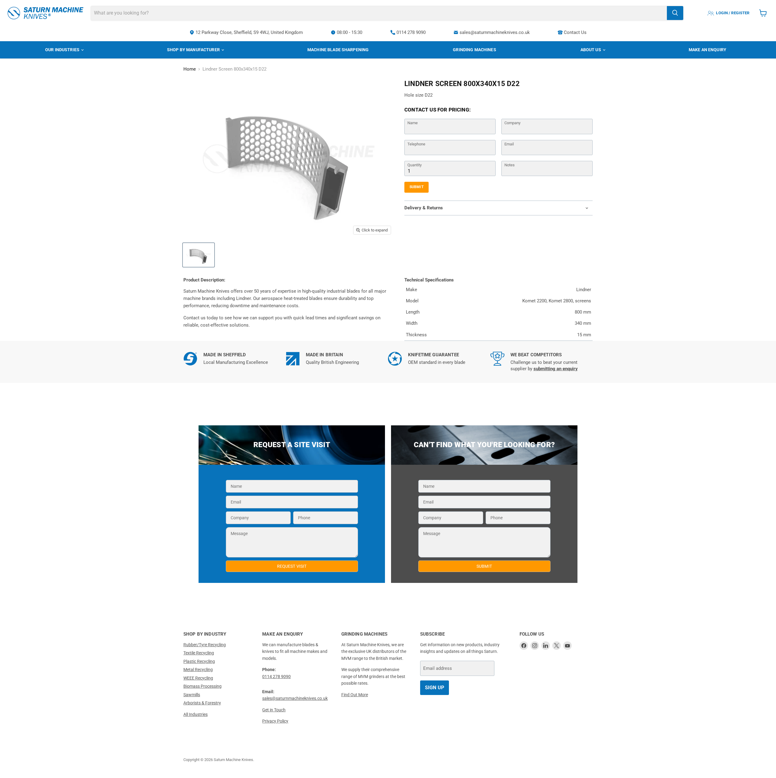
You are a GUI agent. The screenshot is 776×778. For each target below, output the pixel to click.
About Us (591, 49)
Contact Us (575, 32)
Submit (416, 187)
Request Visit (292, 566)
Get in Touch (274, 709)
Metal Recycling (198, 669)
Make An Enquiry (707, 49)
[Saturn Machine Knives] (45, 13)
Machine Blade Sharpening (338, 49)
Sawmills (191, 694)
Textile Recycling (198, 652)
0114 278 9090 (411, 32)
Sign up (434, 687)
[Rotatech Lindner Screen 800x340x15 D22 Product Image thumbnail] (198, 255)
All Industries (195, 714)
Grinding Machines (474, 49)
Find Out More (354, 694)
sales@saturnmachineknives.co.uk (495, 32)
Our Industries (62, 49)
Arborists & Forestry (202, 702)
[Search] (675, 13)
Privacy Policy (275, 721)
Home (189, 69)
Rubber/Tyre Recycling (204, 644)
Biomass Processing (202, 686)
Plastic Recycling (199, 661)
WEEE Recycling (198, 678)
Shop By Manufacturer (194, 49)
